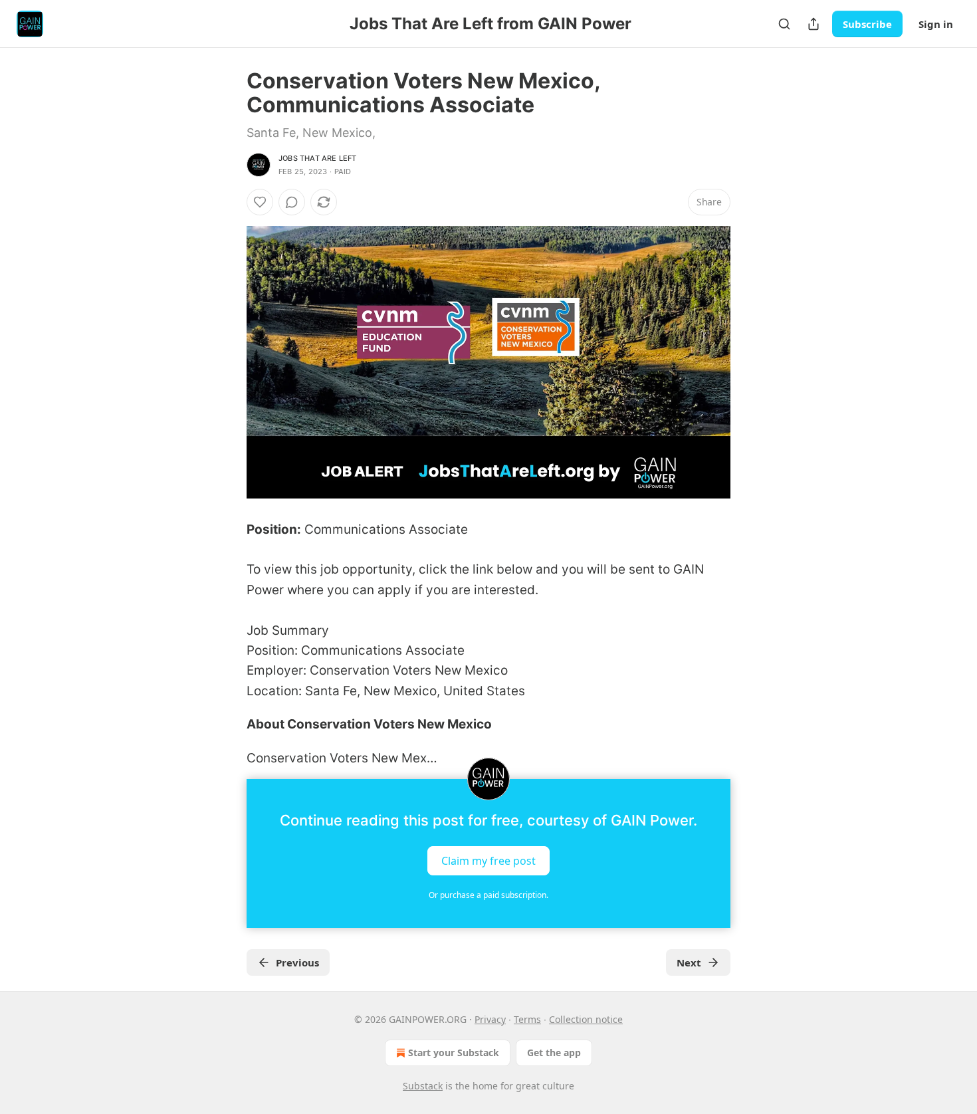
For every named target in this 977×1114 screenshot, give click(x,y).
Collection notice (586, 1019)
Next (689, 962)
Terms (527, 1019)
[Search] (784, 24)
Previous (297, 962)
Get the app (554, 1052)
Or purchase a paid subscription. (488, 895)
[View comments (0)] (291, 202)
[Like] (260, 202)
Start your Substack (453, 1052)
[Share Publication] (813, 24)
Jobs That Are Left (317, 158)
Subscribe (867, 24)
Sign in (936, 24)
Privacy (490, 1019)
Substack (423, 1085)
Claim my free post (488, 860)
